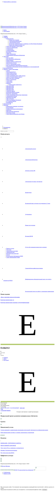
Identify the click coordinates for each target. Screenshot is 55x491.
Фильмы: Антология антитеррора (9, 450)
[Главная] (14, 126)
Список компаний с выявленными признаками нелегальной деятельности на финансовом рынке (24, 430)
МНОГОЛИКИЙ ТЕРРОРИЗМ (8, 445)
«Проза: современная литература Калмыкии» (10, 297)
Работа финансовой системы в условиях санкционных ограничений (17, 432)
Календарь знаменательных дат (7, 299)
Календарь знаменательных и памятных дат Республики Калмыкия (15, 302)
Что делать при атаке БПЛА (7, 452)
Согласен (45, 489)
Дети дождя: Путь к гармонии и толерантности (12, 448)
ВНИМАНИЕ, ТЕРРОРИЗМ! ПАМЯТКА (11, 443)
